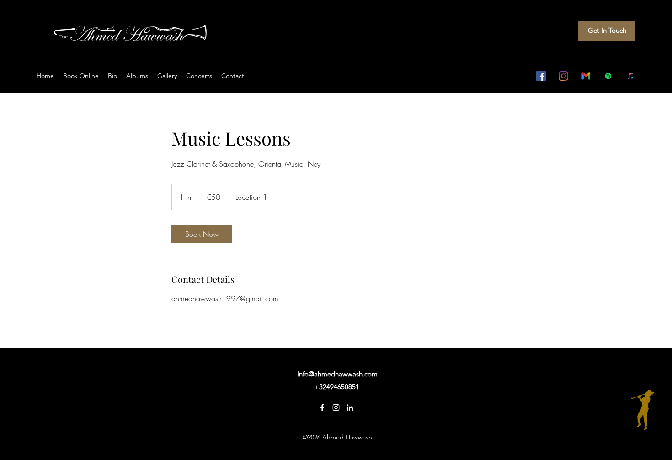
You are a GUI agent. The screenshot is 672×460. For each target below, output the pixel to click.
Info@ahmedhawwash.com (337, 374)
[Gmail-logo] (586, 76)
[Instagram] (563, 76)
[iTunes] (630, 76)
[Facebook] (541, 76)
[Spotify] (608, 76)
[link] (201, 234)
